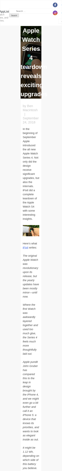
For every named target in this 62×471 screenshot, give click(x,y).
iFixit (25, 247)
